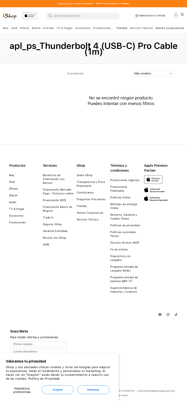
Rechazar (93, 389)
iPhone (13, 188)
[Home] (11, 16)
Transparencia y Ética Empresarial (91, 184)
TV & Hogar (16, 209)
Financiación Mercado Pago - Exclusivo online (58, 191)
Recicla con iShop (54, 237)
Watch (13, 195)
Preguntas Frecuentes (91, 199)
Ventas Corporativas (90, 212)
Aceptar (58, 389)
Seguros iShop (52, 224)
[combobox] (83, 16)
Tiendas (82, 206)
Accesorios (16, 215)
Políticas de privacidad (125, 225)
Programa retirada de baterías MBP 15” (124, 279)
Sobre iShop (85, 175)
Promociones (17, 222)
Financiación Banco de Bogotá (57, 209)
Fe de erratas (119, 249)
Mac (12, 175)
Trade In (48, 217)
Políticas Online (120, 197)
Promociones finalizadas (118, 188)
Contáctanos (85, 192)
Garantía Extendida (55, 231)
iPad (12, 182)
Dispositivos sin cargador (120, 258)
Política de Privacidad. (44, 378)
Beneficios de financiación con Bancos (54, 179)
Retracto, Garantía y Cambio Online (123, 216)
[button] (6, 28)
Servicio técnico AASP (125, 242)
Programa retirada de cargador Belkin (124, 268)
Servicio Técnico (88, 219)
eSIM (46, 244)
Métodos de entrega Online (123, 206)
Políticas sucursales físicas (123, 234)
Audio (12, 202)
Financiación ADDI (54, 200)
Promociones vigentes (124, 180)
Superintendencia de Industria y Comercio (123, 289)
